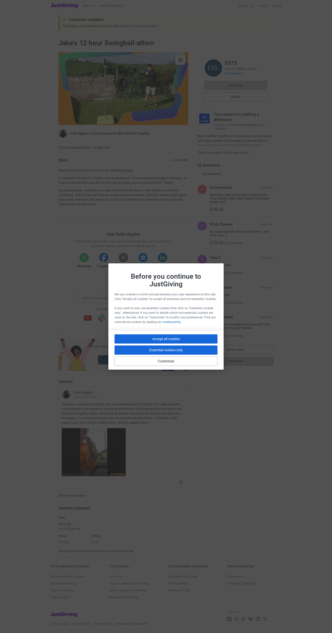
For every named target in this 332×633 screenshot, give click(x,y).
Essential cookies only (166, 350)
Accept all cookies (166, 339)
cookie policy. (172, 322)
